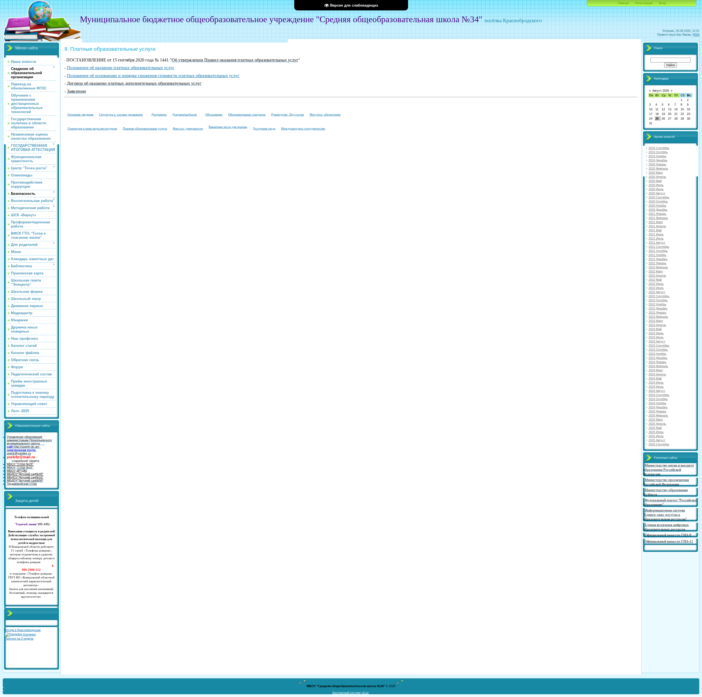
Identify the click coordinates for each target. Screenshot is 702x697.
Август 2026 (660, 90)
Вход (662, 3)
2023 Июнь (656, 333)
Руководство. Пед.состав (287, 114)
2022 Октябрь (658, 300)
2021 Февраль (658, 218)
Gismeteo (29, 634)
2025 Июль (656, 436)
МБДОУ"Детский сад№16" (25, 477)
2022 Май (655, 279)
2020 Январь (657, 164)
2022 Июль (656, 288)
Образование (213, 114)
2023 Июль (656, 337)
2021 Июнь (656, 234)
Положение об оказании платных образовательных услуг (120, 67)
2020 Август (657, 193)
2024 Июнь (656, 382)
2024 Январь (657, 362)
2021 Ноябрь (657, 255)
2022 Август (657, 292)
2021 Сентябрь (659, 246)
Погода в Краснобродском (22, 630)
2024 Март (656, 370)
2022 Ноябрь (657, 304)
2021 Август (657, 242)
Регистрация (644, 3)
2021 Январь (657, 213)
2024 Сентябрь (659, 395)
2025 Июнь (656, 432)
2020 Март (656, 172)
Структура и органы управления (121, 114)
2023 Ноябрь (657, 353)
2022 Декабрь (658, 308)
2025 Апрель (657, 423)
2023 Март (656, 320)
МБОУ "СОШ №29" (20, 464)
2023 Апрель (657, 325)
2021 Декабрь (658, 259)
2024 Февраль (658, 366)
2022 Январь (657, 263)
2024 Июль (656, 386)
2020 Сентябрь (659, 197)
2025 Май (655, 427)
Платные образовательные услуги (145, 128)
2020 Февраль (658, 168)
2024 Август (657, 390)
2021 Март (656, 222)
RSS (696, 34)
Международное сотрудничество (303, 128)
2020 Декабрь (658, 209)
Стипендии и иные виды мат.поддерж (92, 128)
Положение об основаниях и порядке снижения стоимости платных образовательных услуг (153, 75)
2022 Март (656, 271)
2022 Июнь (656, 283)
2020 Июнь (656, 185)
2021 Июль (656, 238)
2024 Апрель (657, 374)
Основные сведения (80, 114)
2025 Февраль (658, 415)
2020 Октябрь (658, 201)
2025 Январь (657, 411)
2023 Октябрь (658, 349)
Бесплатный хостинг (346, 692)
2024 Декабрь (658, 407)
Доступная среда (264, 128)
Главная (623, 3)
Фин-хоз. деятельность (188, 128)
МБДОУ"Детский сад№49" (25, 474)
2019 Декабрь (658, 160)
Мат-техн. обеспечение (325, 114)
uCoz (365, 692)
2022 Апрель (657, 275)
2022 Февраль (658, 267)
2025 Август (657, 440)
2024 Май (655, 378)
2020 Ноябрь (657, 205)
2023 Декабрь (658, 357)
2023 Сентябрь (659, 345)
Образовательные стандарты (246, 114)
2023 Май (655, 329)
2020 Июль (656, 189)
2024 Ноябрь (657, 403)
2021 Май (655, 230)
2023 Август (657, 341)
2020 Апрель (657, 176)
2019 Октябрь (658, 152)
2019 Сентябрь (659, 148)
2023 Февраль (658, 316)
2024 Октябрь (658, 399)
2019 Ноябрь (657, 156)
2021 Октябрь (658, 250)
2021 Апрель (657, 226)
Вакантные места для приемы (228, 126)
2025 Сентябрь (659, 444)
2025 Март (656, 419)
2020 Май (655, 180)
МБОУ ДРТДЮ (17, 470)
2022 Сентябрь (659, 296)
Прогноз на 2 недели (19, 638)
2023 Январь (657, 312)
